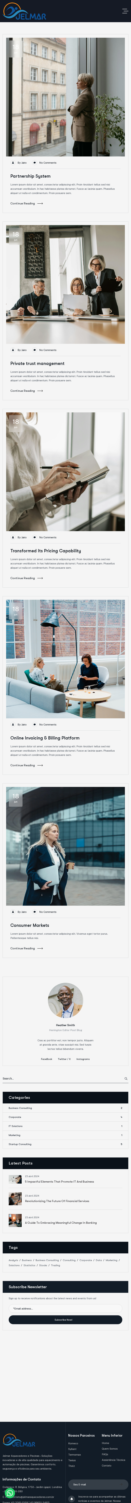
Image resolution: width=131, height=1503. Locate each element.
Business (27, 1260)
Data (99, 1260)
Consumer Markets (29, 925)
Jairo (24, 162)
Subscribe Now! (64, 1319)
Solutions (14, 1265)
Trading (55, 1265)
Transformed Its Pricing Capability (45, 550)
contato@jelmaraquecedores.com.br (32, 1496)
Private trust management (37, 363)
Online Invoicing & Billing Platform (45, 738)
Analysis (13, 1260)
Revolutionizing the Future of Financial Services (57, 1201)
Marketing (65, 1135)
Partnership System (30, 176)
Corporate (65, 1117)
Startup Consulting (65, 1144)
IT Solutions (65, 1126)
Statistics (29, 1265)
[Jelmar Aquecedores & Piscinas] (24, 11)
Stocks (43, 1265)
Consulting (69, 1260)
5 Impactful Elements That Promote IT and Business (59, 1181)
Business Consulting (65, 1108)
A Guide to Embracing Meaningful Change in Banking (61, 1222)
